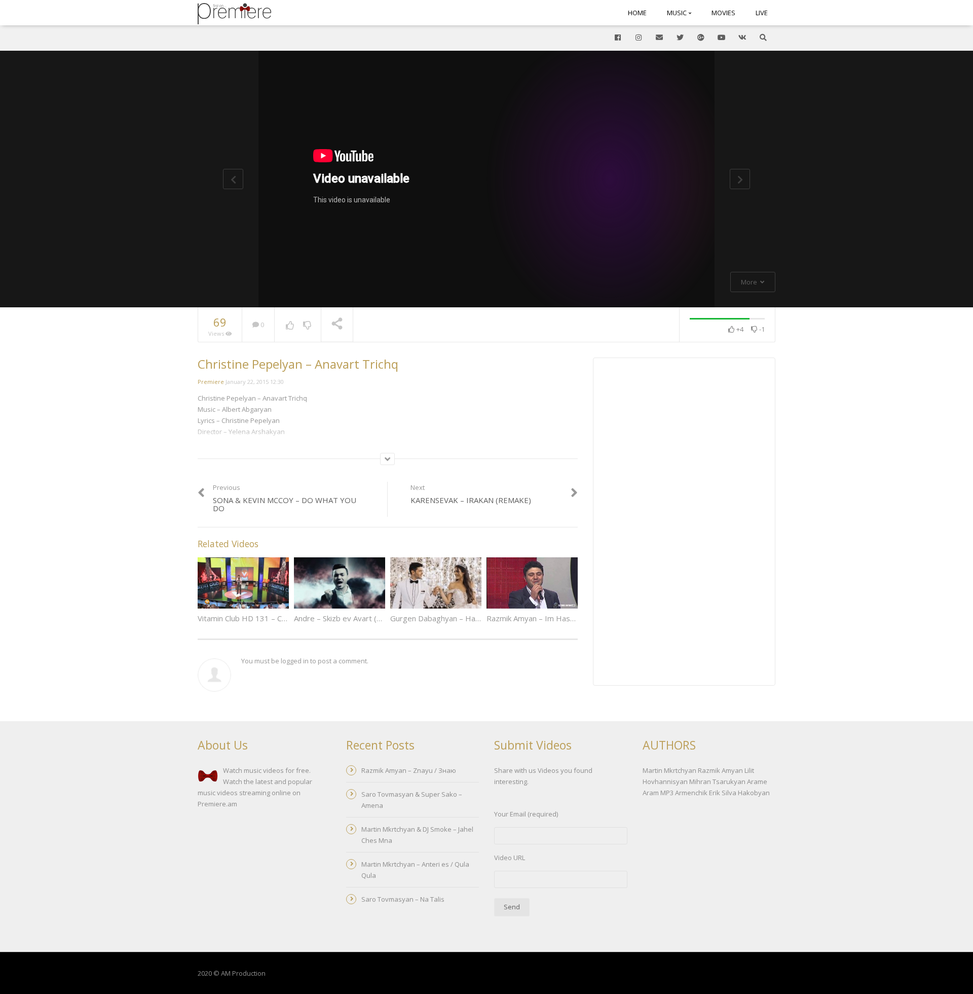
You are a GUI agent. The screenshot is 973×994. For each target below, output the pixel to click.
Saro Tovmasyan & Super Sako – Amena (411, 800)
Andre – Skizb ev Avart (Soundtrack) (356, 618)
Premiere (211, 381)
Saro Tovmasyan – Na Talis (402, 899)
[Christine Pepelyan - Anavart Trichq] (234, 12)
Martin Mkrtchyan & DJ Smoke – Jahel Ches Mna (417, 835)
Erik (714, 792)
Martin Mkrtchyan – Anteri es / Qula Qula (415, 870)
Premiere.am (217, 803)
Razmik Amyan (720, 770)
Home (637, 12)
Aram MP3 (658, 792)
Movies (723, 12)
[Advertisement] (684, 523)
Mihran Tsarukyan (717, 781)
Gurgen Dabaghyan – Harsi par (444, 618)
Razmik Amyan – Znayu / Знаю (408, 770)
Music (677, 12)
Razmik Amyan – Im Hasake (534, 618)
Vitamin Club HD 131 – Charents (253, 618)
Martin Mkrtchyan (669, 770)
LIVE (762, 12)
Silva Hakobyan (746, 792)
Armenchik (691, 792)
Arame (757, 781)
